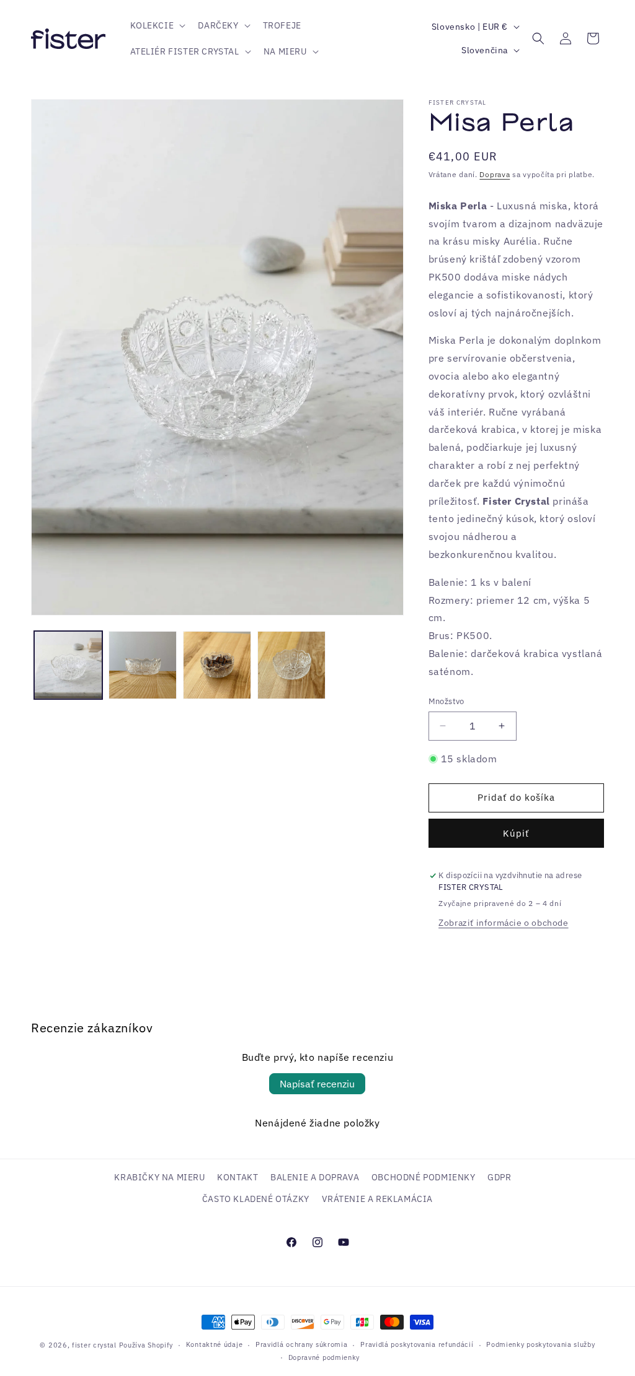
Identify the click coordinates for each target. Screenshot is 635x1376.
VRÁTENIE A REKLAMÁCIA (377, 1198)
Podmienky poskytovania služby (540, 1344)
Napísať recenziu (317, 1084)
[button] (157, 25)
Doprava (494, 174)
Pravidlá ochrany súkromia (301, 1344)
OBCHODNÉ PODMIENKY (423, 1177)
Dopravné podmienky (324, 1357)
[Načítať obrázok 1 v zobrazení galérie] (68, 665)
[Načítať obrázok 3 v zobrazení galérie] (217, 665)
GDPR (499, 1177)
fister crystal (95, 1345)
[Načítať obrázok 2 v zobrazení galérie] (143, 665)
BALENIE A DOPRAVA (314, 1177)
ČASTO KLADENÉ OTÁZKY (255, 1198)
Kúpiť (516, 833)
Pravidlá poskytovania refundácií (416, 1344)
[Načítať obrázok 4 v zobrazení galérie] (291, 665)
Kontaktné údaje (214, 1344)
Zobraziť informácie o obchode (503, 922)
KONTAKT (237, 1177)
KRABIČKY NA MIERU (159, 1177)
